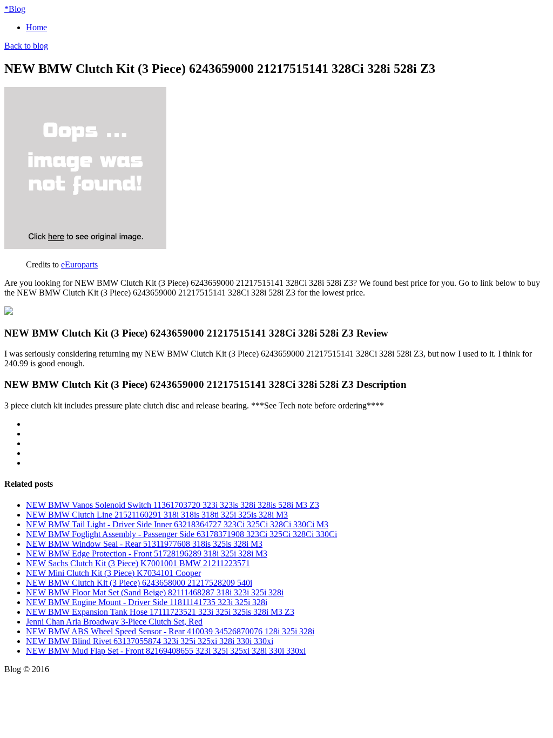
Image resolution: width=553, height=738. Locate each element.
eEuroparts (79, 264)
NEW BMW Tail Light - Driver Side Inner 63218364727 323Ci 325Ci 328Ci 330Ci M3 (177, 524)
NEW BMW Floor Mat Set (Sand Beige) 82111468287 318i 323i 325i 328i (155, 592)
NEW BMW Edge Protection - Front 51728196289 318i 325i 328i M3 (146, 553)
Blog (14, 9)
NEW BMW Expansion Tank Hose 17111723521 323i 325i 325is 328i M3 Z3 (160, 611)
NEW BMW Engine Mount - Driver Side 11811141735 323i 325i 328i (146, 602)
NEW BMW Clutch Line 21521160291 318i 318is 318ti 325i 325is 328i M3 (157, 514)
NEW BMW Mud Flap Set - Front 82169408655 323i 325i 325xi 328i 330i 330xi (166, 650)
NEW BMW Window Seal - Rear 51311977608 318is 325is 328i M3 (144, 543)
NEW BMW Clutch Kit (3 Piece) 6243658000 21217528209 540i (139, 582)
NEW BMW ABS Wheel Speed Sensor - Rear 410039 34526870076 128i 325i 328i (170, 631)
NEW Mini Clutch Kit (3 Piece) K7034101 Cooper (113, 573)
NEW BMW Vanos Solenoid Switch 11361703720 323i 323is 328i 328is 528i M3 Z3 (172, 504)
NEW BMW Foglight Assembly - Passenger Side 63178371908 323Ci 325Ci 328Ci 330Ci (181, 534)
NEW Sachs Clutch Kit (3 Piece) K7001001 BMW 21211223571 (138, 563)
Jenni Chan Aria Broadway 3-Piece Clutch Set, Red (114, 621)
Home (36, 27)
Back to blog (26, 45)
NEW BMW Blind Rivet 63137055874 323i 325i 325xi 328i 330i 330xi (149, 641)
